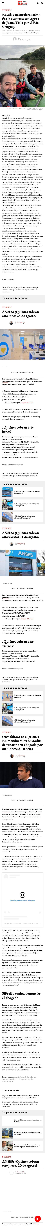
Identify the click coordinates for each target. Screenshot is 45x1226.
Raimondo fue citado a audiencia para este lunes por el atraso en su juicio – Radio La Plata (20, 1096)
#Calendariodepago (10, 391)
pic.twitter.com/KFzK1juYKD (14, 399)
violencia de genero (8, 1081)
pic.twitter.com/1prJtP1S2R (13, 616)
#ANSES (25, 397)
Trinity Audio (22, 372)
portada (20, 464)
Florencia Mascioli (8, 1079)
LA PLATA (18, 1079)
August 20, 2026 (27, 618)
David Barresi (31, 1077)
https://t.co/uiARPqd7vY (12, 613)
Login (36, 287)
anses (16, 464)
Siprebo (30, 1079)
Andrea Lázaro (21, 755)
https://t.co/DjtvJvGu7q (12, 397)
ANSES (5, 381)
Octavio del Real (21, 322)
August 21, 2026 (27, 402)
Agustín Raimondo (20, 1077)
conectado (22, 290)
